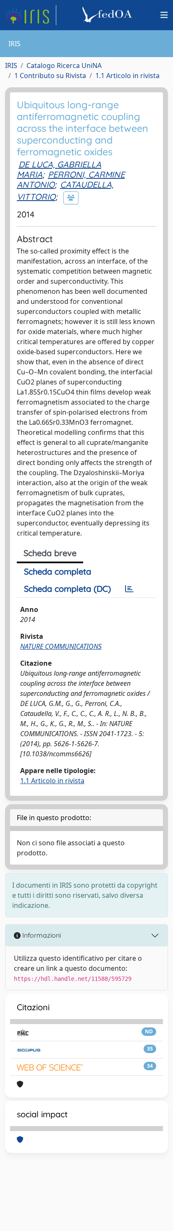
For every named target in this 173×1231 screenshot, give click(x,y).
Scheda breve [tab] (50, 553)
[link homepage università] (108, 15)
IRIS (11, 65)
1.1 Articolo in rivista (127, 75)
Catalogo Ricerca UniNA (64, 65)
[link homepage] (30, 15)
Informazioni (41, 935)
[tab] (129, 589)
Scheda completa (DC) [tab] (67, 588)
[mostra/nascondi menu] (164, 15)
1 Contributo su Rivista (50, 75)
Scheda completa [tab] (57, 571)
